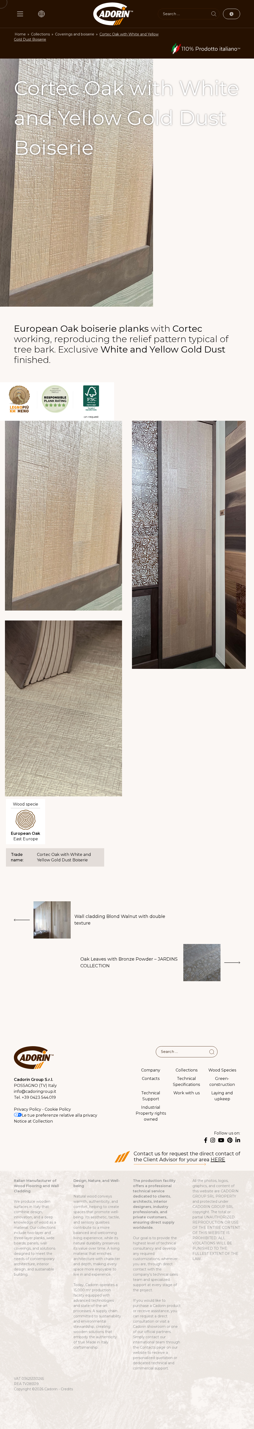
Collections (40, 34)
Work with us (186, 1093)
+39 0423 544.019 (39, 1097)
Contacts (150, 1078)
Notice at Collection (33, 1121)
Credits (67, 1389)
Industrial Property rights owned (151, 1113)
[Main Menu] (20, 14)
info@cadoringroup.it (35, 1091)
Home (20, 34)
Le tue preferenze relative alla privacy (59, 1115)
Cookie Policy (58, 1109)
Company (150, 1070)
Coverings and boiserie (74, 34)
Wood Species (222, 1070)
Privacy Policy (27, 1109)
